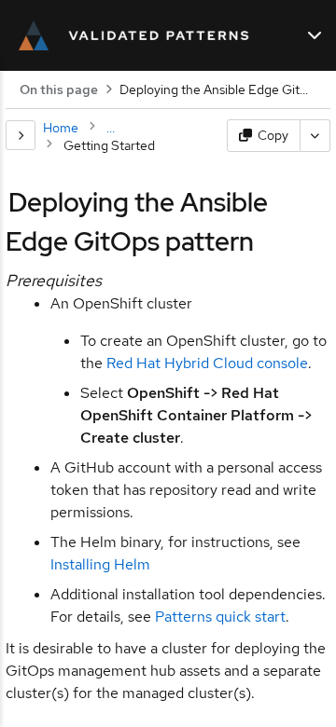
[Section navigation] (20, 135)
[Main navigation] (314, 35)
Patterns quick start (220, 616)
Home (60, 127)
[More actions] (315, 135)
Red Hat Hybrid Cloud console (207, 363)
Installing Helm (100, 564)
